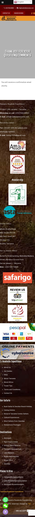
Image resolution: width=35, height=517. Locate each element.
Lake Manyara (9, 453)
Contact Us (8, 393)
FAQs (6, 375)
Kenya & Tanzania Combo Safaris (16, 414)
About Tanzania (9, 378)
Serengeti (7, 438)
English (20, 2)
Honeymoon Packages (12, 425)
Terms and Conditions (12, 389)
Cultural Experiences (11, 417)
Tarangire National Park (12, 449)
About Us (7, 367)
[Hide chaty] (5, 512)
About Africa (8, 382)
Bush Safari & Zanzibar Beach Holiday (18, 406)
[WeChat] (5, 505)
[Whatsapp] (5, 499)
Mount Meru (8, 460)
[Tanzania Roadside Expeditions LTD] (9, 18)
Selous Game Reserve (12, 445)
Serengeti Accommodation (14, 484)
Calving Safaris (9, 410)
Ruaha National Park (11, 456)
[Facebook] (31, 13)
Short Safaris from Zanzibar (14, 421)
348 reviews (17, 165)
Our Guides (8, 371)
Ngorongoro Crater (11, 442)
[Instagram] (34, 13)
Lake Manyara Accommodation (15, 481)
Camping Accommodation (13, 477)
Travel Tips (8, 386)
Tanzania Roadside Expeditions (17, 160)
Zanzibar (7, 464)
